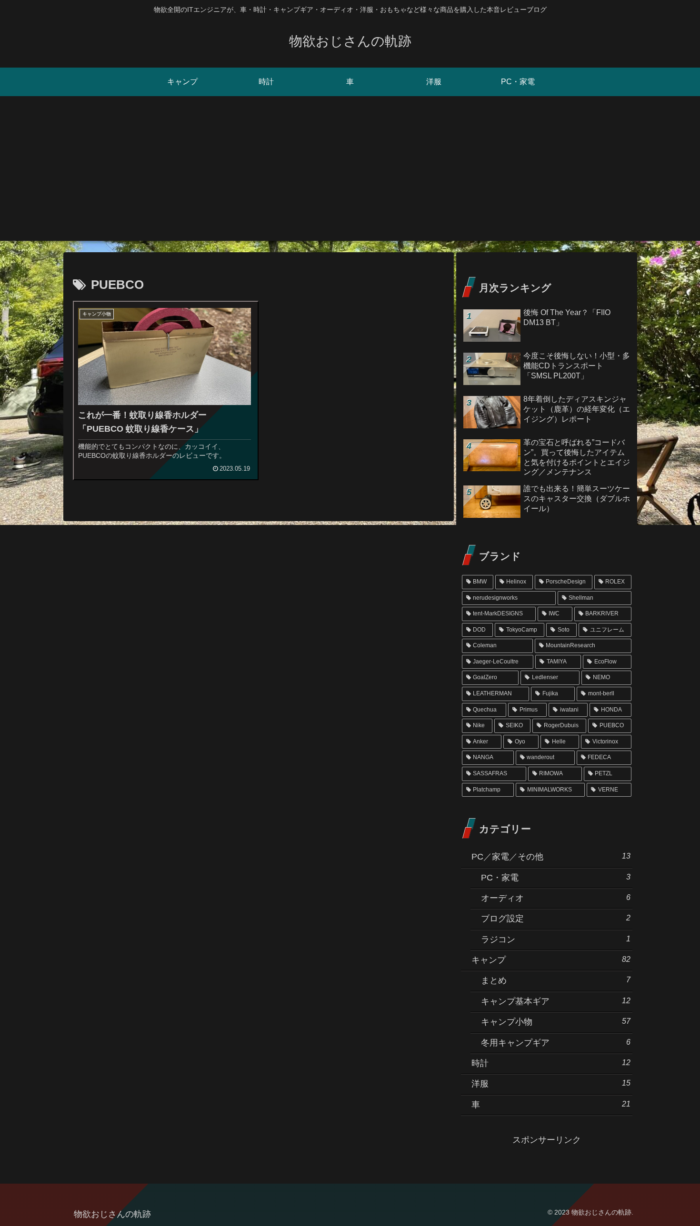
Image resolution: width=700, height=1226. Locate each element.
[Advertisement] (350, 174)
